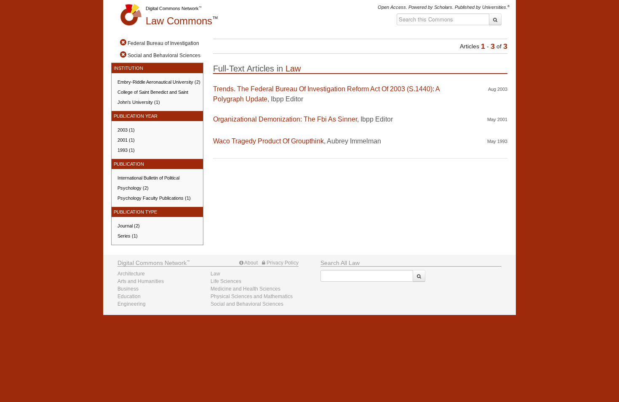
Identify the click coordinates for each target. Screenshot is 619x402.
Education (129, 296)
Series (127, 235)
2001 (126, 140)
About (250, 263)
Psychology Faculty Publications (154, 198)
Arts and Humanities (140, 281)
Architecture (131, 274)
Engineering (131, 304)
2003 (126, 129)
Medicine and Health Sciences (245, 289)
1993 (126, 150)
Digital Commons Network (172, 8)
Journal (128, 225)
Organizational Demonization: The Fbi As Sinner (285, 119)
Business (128, 289)
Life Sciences (226, 281)
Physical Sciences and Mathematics (252, 296)
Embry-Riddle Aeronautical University (158, 82)
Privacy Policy (282, 263)
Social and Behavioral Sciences (247, 304)
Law (179, 20)
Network (152, 262)
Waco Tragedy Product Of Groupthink (268, 141)
